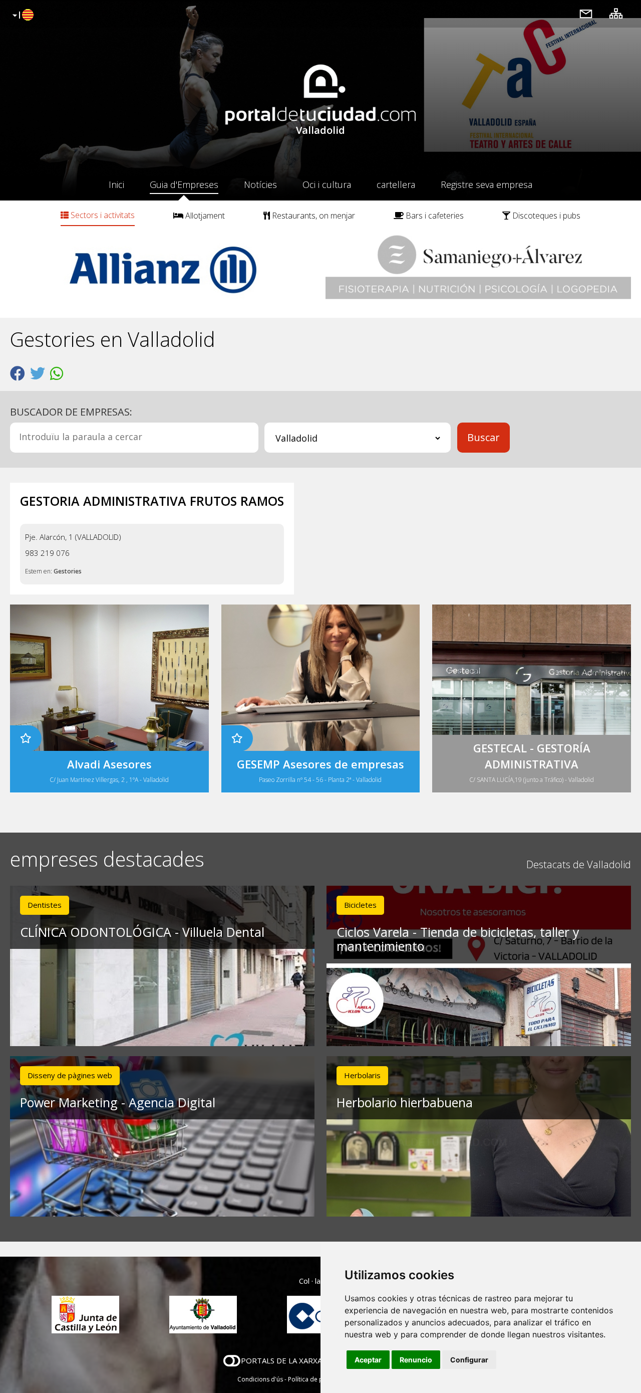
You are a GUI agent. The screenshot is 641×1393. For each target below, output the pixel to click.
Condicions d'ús (260, 1379)
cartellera (396, 184)
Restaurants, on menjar (312, 215)
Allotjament (204, 215)
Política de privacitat (317, 1379)
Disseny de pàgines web (70, 1075)
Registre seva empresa (486, 184)
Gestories (68, 571)
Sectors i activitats (102, 215)
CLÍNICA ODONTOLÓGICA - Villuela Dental (142, 931)
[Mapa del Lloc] (615, 13)
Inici (116, 184)
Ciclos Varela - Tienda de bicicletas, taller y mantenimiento (458, 939)
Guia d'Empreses (184, 184)
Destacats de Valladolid (578, 864)
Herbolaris (362, 1075)
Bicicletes (360, 905)
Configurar (469, 1359)
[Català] (22, 15)
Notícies (260, 184)
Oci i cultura (326, 184)
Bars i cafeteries (434, 215)
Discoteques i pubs (545, 215)
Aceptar (368, 1359)
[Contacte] (585, 13)
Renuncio (416, 1359)
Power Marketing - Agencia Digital (117, 1102)
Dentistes (45, 905)
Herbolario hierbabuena (405, 1102)
